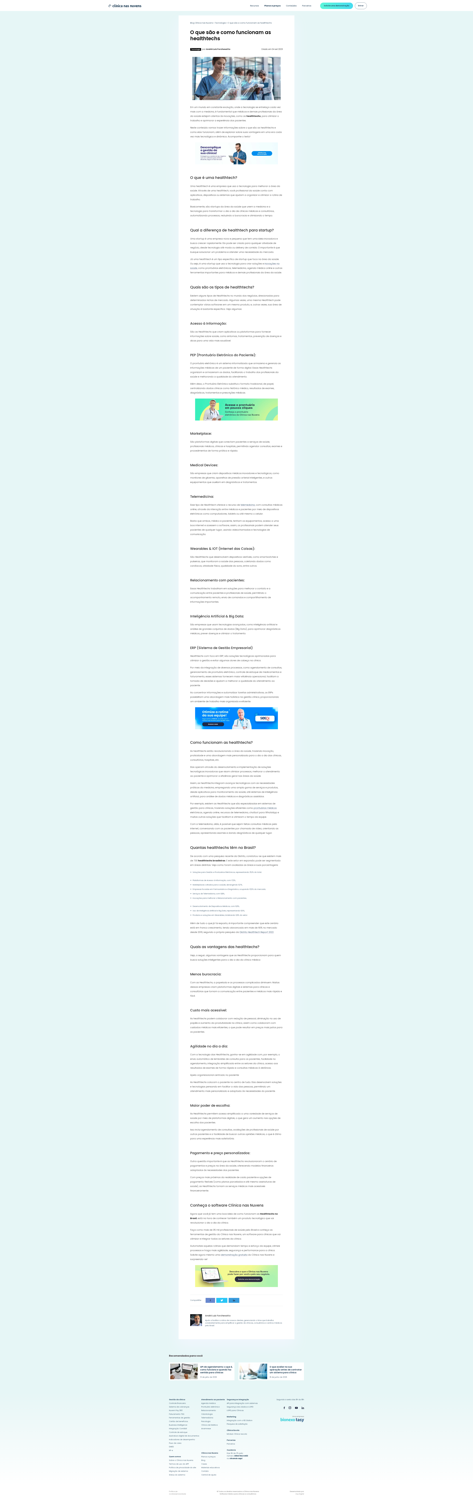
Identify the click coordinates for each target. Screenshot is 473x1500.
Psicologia (205, 1421)
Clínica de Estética (209, 1425)
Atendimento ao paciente (213, 1399)
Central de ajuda (208, 1475)
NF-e (171, 1450)
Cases (204, 1464)
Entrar (361, 5)
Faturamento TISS (176, 1414)
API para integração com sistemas (242, 1403)
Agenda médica (208, 1403)
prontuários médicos (265, 808)
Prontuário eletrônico (210, 1407)
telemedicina (248, 504)
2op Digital (300, 1494)
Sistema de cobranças (179, 1407)
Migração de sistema (178, 1471)
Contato (205, 1471)
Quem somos (175, 1456)
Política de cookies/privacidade (177, 1492)
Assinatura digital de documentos (184, 1436)
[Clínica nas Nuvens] (123, 5)
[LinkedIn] (303, 1407)
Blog (203, 1460)
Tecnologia (220, 22)
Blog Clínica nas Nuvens (201, 22)
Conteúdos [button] (291, 5)
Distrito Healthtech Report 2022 (257, 932)
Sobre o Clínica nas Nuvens (181, 1460)
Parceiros (306, 5)
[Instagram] (290, 1407)
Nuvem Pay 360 (176, 1410)
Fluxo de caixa (175, 1443)
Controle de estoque (178, 1432)
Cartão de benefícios (178, 1421)
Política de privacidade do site (182, 1467)
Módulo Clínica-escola (237, 1434)
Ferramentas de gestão (179, 1417)
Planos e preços (208, 1456)
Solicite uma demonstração (336, 5)
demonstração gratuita (234, 1254)
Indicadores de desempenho (182, 1439)
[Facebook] (284, 1407)
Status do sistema (177, 1475)
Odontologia (207, 1414)
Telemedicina (207, 1417)
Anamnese (206, 1428)
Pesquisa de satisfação (237, 1424)
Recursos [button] (254, 5)
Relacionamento (208, 1410)
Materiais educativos (210, 1467)
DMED (171, 1446)
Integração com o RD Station (239, 1420)
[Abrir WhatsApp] (467, 1494)
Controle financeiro (177, 1403)
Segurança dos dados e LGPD (240, 1407)
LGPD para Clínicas (235, 1410)
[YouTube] (296, 1407)
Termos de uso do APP (179, 1464)
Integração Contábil (178, 1428)
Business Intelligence (178, 1425)
